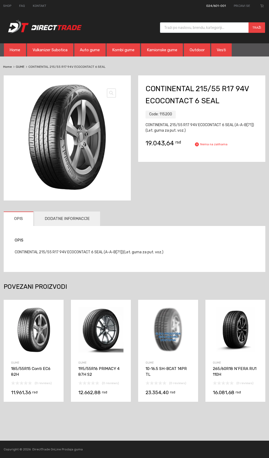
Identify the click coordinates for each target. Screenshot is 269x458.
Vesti (221, 50)
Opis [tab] (18, 218)
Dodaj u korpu (33, 365)
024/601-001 (216, 6)
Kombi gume (123, 50)
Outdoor (197, 50)
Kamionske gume (162, 50)
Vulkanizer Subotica (50, 50)
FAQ (22, 6)
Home (14, 50)
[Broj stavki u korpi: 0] (262, 6)
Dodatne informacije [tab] (67, 218)
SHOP (7, 6)
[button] (111, 93)
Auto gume (90, 50)
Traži (256, 27)
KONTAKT (39, 6)
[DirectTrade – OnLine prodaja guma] (43, 32)
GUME (20, 67)
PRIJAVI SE (242, 6)
